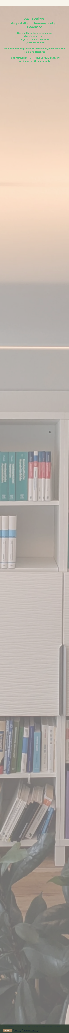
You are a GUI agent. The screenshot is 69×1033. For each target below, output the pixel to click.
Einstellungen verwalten (30, 1030)
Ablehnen (17, 1030)
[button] (65, 3)
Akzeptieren (7, 1030)
